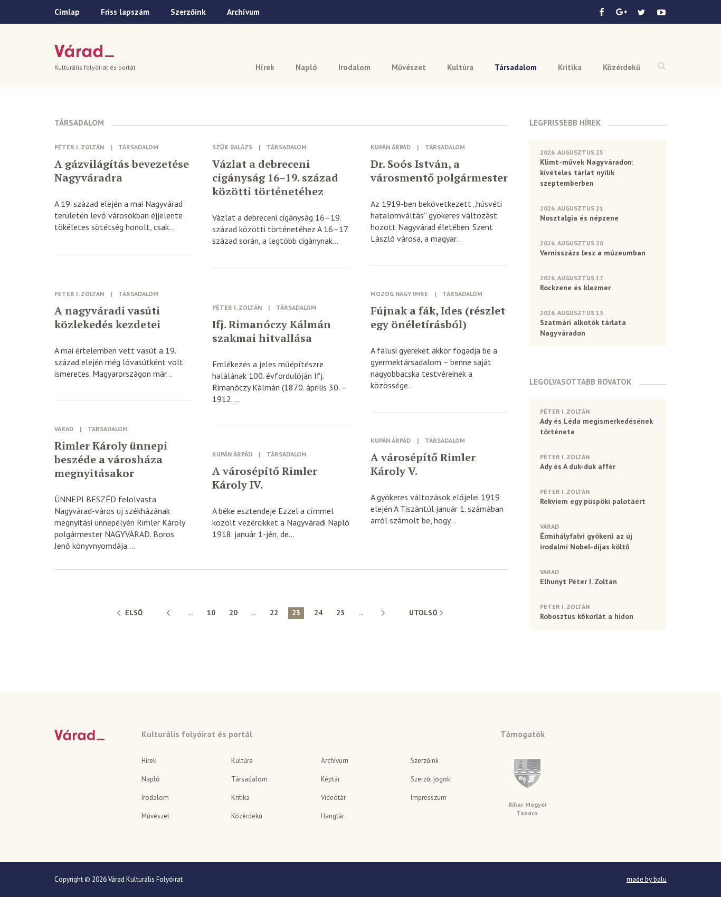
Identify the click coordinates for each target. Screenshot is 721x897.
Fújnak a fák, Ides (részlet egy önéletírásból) (438, 317)
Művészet (409, 67)
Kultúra (460, 67)
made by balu (647, 879)
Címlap (67, 12)
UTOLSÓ (423, 612)
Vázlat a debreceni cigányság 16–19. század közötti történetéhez (275, 177)
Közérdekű (621, 67)
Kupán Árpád (391, 147)
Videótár (333, 797)
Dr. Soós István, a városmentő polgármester (439, 171)
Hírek (264, 67)
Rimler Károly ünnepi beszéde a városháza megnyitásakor (110, 459)
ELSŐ (134, 612)
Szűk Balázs (232, 147)
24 (318, 612)
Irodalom (354, 67)
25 (340, 612)
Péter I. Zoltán (79, 147)
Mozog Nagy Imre (399, 294)
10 (211, 612)
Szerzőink (188, 12)
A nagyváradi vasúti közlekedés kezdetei (107, 317)
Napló (306, 67)
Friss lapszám (125, 12)
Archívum (243, 12)
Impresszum (429, 797)
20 (233, 612)
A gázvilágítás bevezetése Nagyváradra (121, 171)
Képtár (330, 779)
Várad (84, 51)
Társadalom (516, 67)
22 (274, 612)
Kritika (570, 67)
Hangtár (332, 816)
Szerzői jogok (430, 779)
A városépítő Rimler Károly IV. (264, 478)
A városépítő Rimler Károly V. (423, 464)
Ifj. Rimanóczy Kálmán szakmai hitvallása (271, 331)
